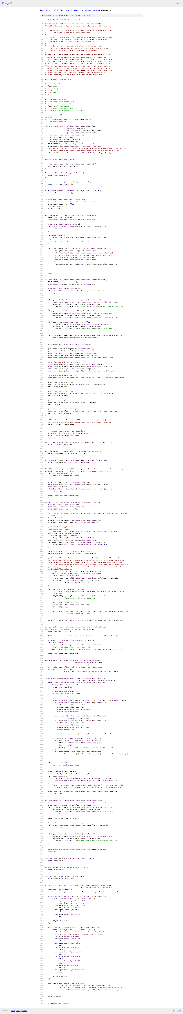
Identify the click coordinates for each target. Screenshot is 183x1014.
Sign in (178, 3)
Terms (24, 1011)
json (179, 1011)
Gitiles (13, 1011)
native (96, 10)
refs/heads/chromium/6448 (65, 10)
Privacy (18, 1011)
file (83, 15)
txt (174, 1011)
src (83, 10)
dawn (42, 10)
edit (89, 15)
